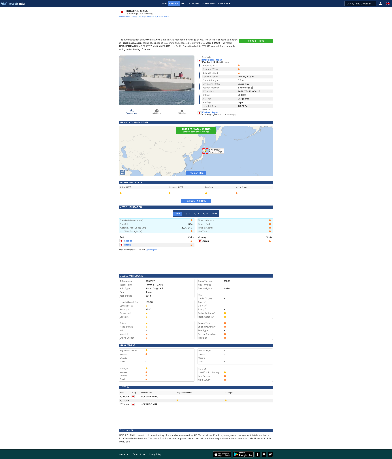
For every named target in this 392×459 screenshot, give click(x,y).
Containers (209, 3)
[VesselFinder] (12, 3)
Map (164, 3)
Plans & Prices (256, 40)
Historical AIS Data (196, 201)
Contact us (124, 454)
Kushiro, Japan (210, 112)
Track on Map (196, 172)
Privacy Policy (155, 454)
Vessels (173, 3)
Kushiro (128, 240)
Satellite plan (151, 250)
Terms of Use (139, 454)
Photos (185, 3)
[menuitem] (125, 16)
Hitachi (127, 244)
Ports (196, 3)
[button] (380, 3)
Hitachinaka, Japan (212, 60)
